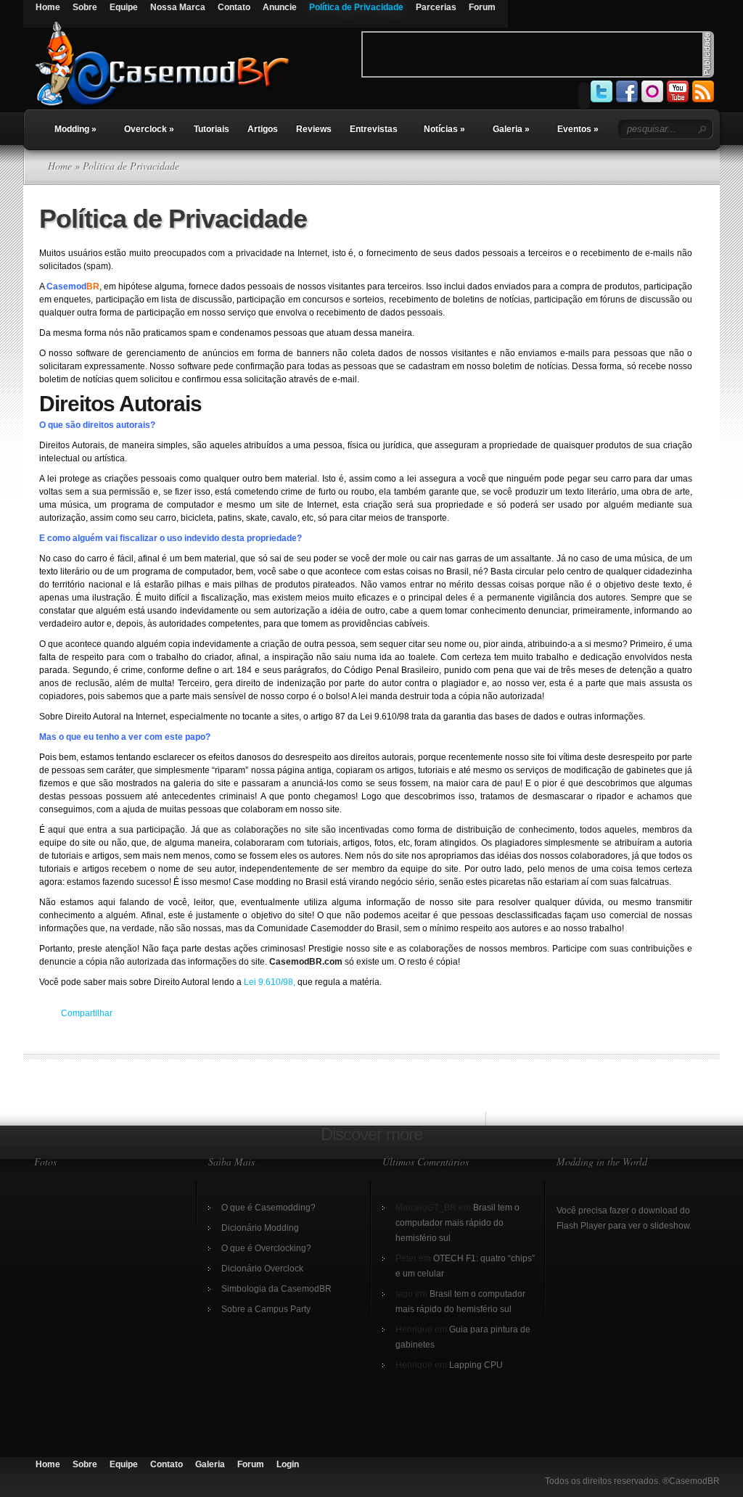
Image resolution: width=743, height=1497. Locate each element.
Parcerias (436, 7)
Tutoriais (211, 129)
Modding (75, 129)
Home (48, 7)
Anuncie (280, 7)
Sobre (85, 7)
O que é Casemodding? (268, 1208)
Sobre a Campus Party (266, 1309)
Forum (482, 7)
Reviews (314, 129)
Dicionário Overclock (262, 1268)
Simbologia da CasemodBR (276, 1289)
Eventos (578, 129)
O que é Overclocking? (266, 1248)
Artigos (262, 129)
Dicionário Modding (260, 1228)
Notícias (444, 129)
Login (287, 1464)
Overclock (149, 129)
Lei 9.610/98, (269, 982)
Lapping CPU (476, 1365)
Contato (234, 7)
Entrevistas (374, 129)
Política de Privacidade (356, 7)
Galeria (511, 129)
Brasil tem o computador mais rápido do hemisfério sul (457, 1223)
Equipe (124, 7)
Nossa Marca (177, 7)
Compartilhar (86, 1013)
